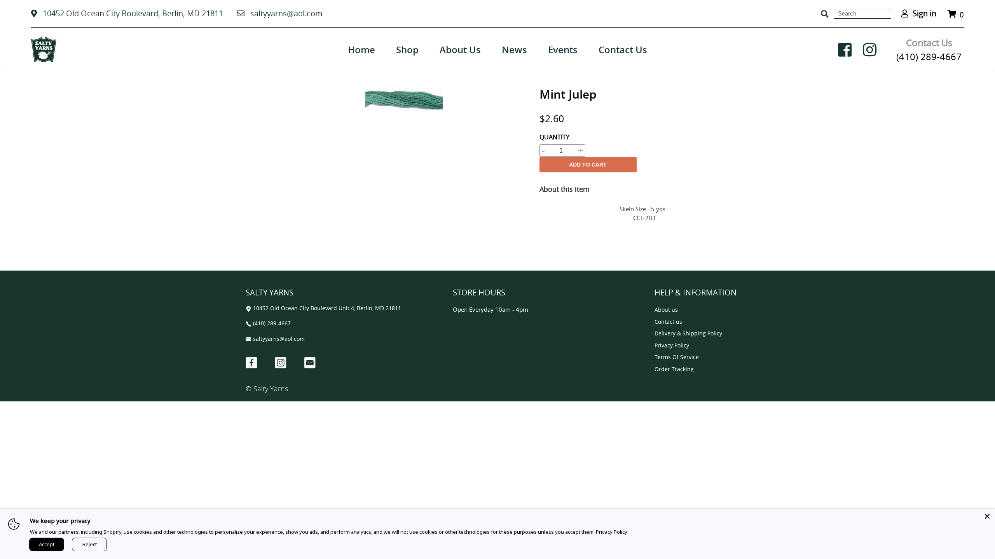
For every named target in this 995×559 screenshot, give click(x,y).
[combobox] (862, 14)
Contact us (668, 322)
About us (666, 310)
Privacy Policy (672, 345)
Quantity (554, 137)
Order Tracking (674, 369)
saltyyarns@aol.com (286, 13)
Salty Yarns (270, 388)
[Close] (987, 516)
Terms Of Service (677, 357)
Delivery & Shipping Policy (688, 333)
